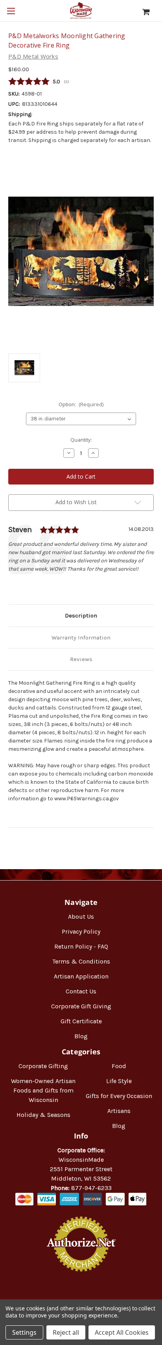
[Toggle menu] (11, 11)
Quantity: (81, 439)
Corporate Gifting (43, 1066)
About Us (81, 916)
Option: (81, 404)
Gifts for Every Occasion (119, 1096)
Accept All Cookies (122, 1332)
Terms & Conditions (81, 961)
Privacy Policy (81, 931)
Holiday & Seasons (43, 1114)
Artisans (119, 1111)
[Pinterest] (52, 585)
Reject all (66, 1332)
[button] (81, 1296)
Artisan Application (81, 976)
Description (81, 615)
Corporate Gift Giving (81, 1006)
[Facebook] (12, 585)
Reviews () (81, 81)
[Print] (39, 585)
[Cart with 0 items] (150, 11)
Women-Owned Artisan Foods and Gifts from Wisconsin (43, 1090)
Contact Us (81, 991)
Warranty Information (81, 637)
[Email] (25, 585)
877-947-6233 (91, 1188)
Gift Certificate (81, 1021)
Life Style (119, 1081)
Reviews (81, 659)
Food (119, 1066)
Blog (81, 1036)
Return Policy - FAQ (81, 946)
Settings (24, 1332)
